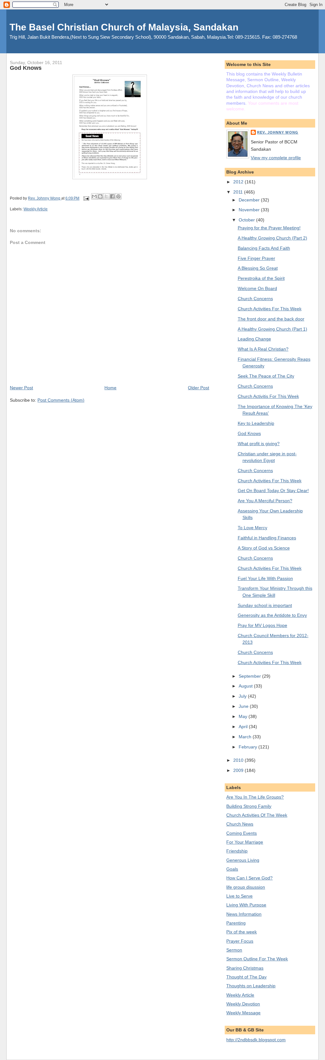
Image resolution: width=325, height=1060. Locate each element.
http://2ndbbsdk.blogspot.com (256, 1039)
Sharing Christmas (244, 968)
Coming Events (241, 833)
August (246, 685)
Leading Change (254, 338)
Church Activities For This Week (270, 308)
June (244, 706)
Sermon (234, 949)
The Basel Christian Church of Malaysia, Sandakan (124, 27)
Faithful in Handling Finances (267, 537)
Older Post (198, 387)
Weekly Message (243, 1012)
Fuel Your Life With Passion (265, 578)
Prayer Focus (239, 941)
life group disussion (245, 887)
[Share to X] (106, 196)
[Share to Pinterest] (118, 196)
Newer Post (21, 387)
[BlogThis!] (100, 196)
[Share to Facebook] (112, 196)
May (244, 716)
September (250, 676)
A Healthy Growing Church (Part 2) (272, 237)
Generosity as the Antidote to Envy (272, 615)
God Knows (249, 433)
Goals (232, 869)
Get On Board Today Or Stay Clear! (273, 490)
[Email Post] (85, 198)
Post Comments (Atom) (60, 400)
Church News (239, 823)
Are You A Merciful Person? (265, 500)
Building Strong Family (248, 806)
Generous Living (242, 860)
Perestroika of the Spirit (261, 278)
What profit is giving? (259, 443)
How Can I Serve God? (249, 877)
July (243, 696)
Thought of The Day (246, 976)
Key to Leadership (256, 423)
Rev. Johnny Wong (277, 132)
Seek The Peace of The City (266, 376)
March (246, 736)
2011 (238, 191)
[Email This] (94, 196)
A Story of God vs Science (264, 547)
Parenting (236, 922)
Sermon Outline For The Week (257, 958)
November (250, 209)
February (248, 746)
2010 (239, 760)
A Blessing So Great (258, 268)
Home (110, 387)
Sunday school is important (265, 605)
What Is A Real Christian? (263, 349)
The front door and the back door (271, 318)
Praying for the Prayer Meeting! (269, 227)
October (247, 219)
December (250, 199)
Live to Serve (239, 896)
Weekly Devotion (243, 1003)
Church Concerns (255, 298)
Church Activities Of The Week (256, 815)
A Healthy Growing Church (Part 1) (272, 329)
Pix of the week (241, 931)
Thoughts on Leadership (250, 985)
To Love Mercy (252, 527)
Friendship (237, 850)
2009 (239, 770)
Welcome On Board (257, 288)
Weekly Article (35, 209)
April (244, 726)
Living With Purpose (246, 904)
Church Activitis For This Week (268, 396)
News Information (244, 914)
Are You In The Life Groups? (255, 797)
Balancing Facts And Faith (264, 248)
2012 (239, 181)
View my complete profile (276, 157)
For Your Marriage (244, 842)
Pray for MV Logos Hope (262, 625)
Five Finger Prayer (256, 258)
